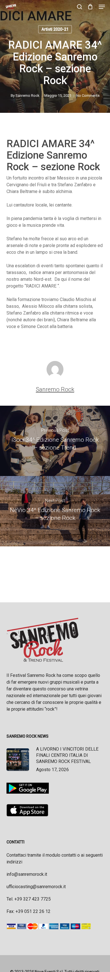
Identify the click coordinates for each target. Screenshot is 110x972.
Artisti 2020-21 (55, 29)
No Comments (88, 95)
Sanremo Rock (27, 95)
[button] (102, 7)
